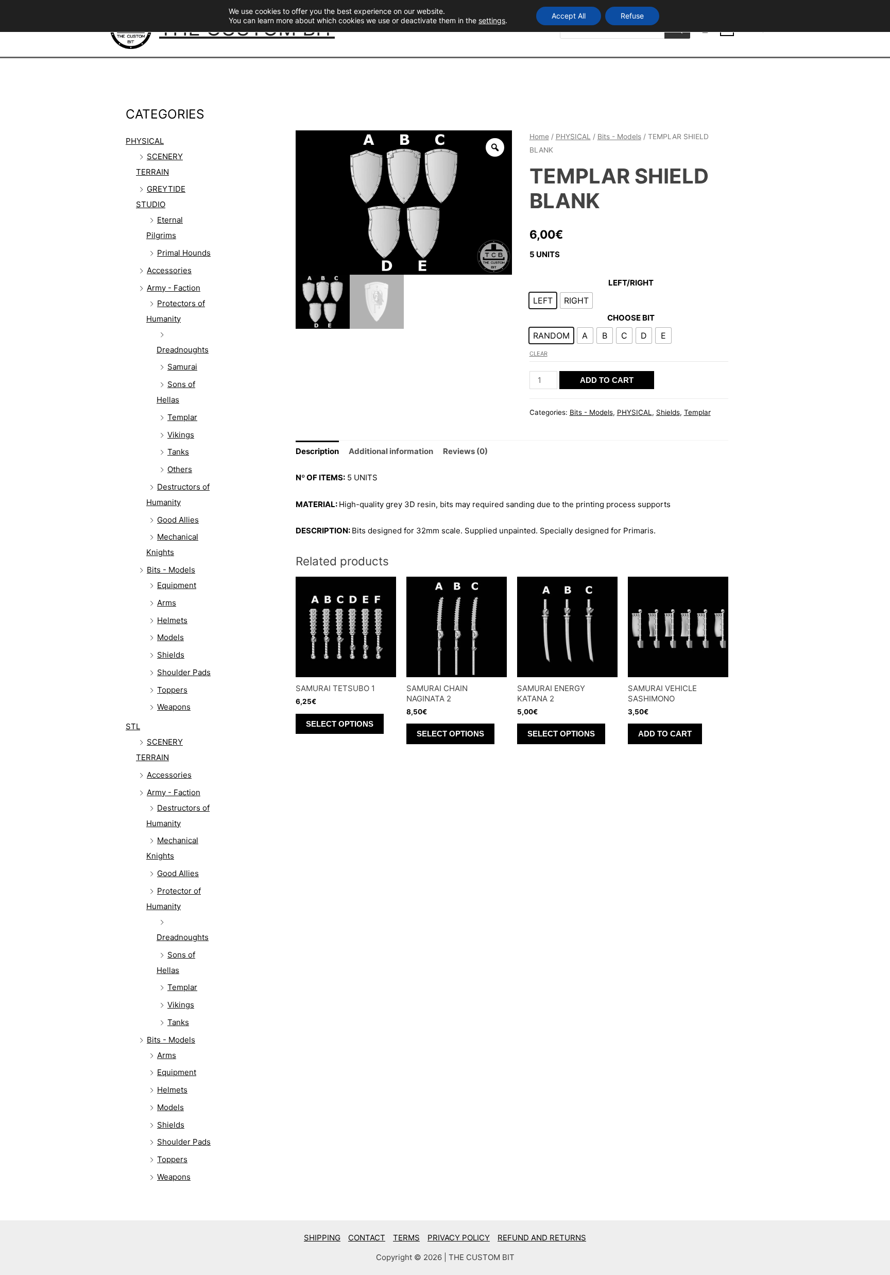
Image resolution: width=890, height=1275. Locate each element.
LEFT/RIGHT (631, 283)
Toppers (172, 690)
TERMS (406, 1238)
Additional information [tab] (391, 451)
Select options (339, 723)
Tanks (178, 452)
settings (491, 20)
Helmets (172, 620)
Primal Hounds (184, 253)
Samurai (182, 367)
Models (170, 637)
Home (539, 136)
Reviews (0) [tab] (465, 451)
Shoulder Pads (184, 672)
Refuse (632, 15)
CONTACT (366, 1238)
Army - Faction (173, 288)
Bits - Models (171, 570)
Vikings (180, 435)
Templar (182, 417)
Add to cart (607, 380)
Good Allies (178, 520)
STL (133, 726)
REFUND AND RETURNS (542, 1238)
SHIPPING (322, 1238)
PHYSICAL (145, 141)
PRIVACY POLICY (458, 1238)
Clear (538, 353)
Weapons (174, 707)
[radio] (542, 300)
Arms (166, 603)
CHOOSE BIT (631, 318)
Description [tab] (317, 451)
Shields (170, 655)
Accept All (569, 15)
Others (179, 469)
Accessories (169, 270)
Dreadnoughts (183, 350)
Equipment (176, 585)
